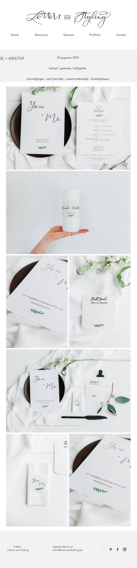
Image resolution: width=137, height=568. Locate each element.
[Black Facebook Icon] (117, 549)
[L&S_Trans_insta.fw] (124, 549)
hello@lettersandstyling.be (68, 550)
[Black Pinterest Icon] (111, 549)
